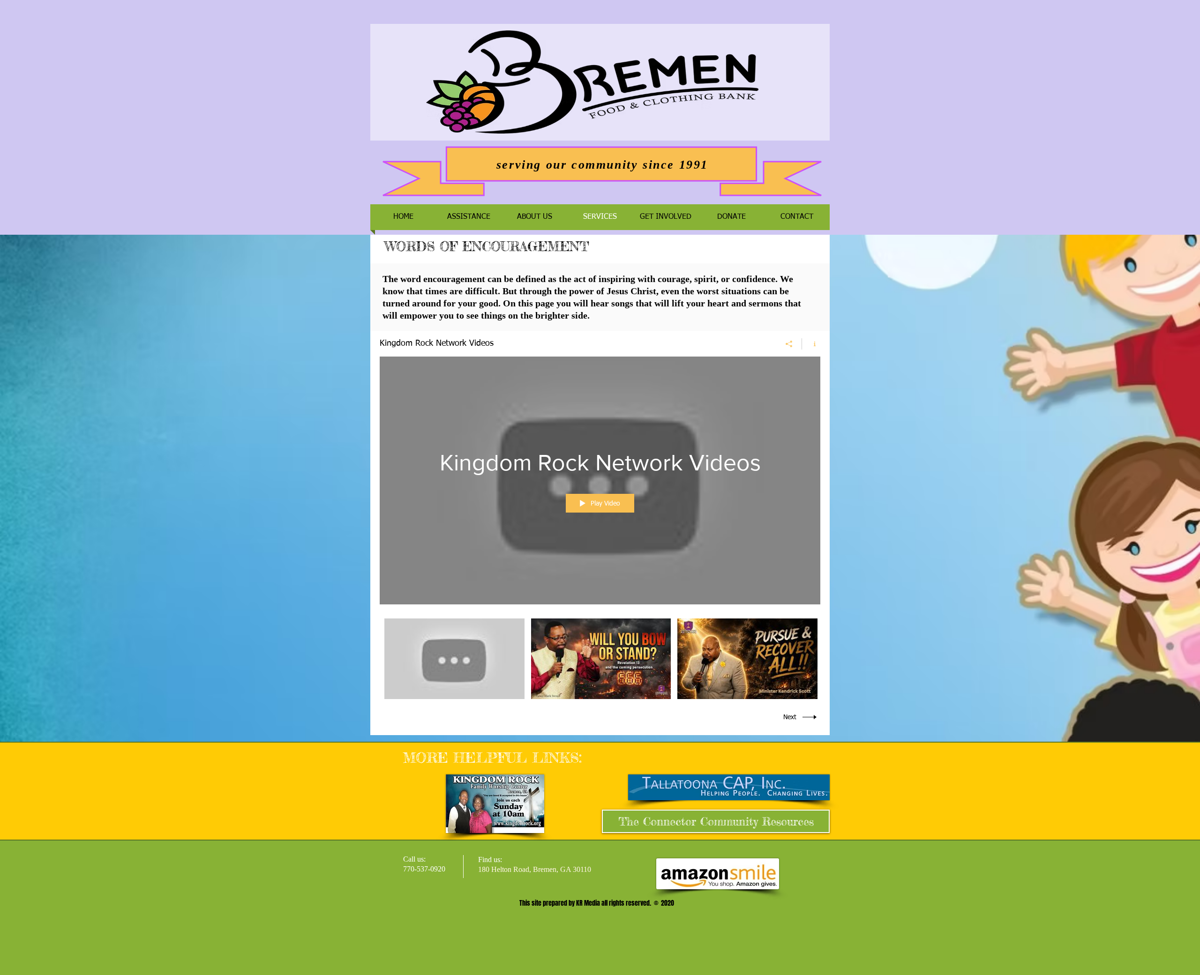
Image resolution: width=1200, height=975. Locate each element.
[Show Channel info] (811, 344)
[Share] (789, 344)
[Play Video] (454, 659)
